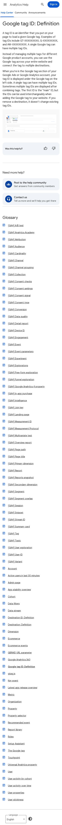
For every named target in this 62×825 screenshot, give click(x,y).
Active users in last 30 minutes (24, 575)
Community (21, 12)
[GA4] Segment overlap (20, 498)
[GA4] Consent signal (19, 295)
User (10, 771)
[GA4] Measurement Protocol (23, 428)
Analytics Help (19, 4)
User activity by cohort (20, 778)
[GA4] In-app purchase (20, 393)
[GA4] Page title (16, 456)
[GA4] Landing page (18, 414)
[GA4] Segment (16, 491)
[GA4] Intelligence (17, 400)
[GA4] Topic (14, 540)
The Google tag (16, 750)
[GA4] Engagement (18, 337)
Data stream (14, 610)
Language (13, 815)
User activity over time (19, 785)
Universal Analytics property (22, 764)
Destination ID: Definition (21, 617)
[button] (5, 4)
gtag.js (11, 673)
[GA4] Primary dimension (21, 463)
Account (12, 568)
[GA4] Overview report (20, 442)
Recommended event (19, 722)
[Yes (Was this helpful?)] (45, 148)
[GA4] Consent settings (20, 288)
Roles (11, 736)
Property (12, 708)
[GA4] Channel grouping (21, 267)
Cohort (11, 596)
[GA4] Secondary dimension (22, 484)
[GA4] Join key (15, 407)
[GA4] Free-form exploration (23, 372)
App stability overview (19, 589)
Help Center (7, 12)
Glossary (10, 218)
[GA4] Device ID (16, 330)
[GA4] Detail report (18, 323)
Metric (11, 694)
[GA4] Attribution (17, 239)
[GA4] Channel (15, 260)
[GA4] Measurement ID (20, 421)
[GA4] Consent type (18, 302)
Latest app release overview (22, 687)
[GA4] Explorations (18, 365)
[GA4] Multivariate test (20, 435)
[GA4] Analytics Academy (21, 232)
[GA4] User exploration (20, 547)
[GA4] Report (15, 470)
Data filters (14, 603)
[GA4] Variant (15, 561)
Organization (15, 701)
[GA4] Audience (16, 246)
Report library (15, 729)
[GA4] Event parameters (20, 351)
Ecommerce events (18, 645)
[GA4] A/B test (16, 225)
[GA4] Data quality (18, 316)
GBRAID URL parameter (20, 652)
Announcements (36, 12)
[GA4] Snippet (15, 512)
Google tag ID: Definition (21, 666)
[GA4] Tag (13, 533)
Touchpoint (14, 757)
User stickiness (15, 799)
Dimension (13, 631)
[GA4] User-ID (15, 554)
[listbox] (15, 819)
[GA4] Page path (17, 449)
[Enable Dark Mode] (30, 819)
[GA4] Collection (17, 274)
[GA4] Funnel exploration (21, 379)
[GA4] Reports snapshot (21, 477)
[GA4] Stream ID (16, 519)
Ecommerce (14, 638)
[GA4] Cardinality (17, 253)
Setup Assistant (16, 743)
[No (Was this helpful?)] (54, 148)
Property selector (17, 715)
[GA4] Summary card (19, 526)
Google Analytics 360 (19, 659)
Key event (13, 680)
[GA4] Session (15, 505)
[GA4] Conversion (17, 309)
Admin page (14, 582)
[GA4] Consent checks (20, 281)
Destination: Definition (19, 624)
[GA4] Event (14, 344)
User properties (16, 792)
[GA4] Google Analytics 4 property (26, 386)
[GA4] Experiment (17, 358)
